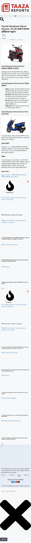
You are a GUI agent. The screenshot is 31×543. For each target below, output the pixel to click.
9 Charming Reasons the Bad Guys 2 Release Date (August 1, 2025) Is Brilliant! (14, 438)
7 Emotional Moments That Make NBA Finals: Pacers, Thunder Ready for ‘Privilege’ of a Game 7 (15, 238)
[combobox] (11, 491)
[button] (15, 16)
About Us (3, 475)
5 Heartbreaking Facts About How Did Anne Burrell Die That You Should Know (15, 260)
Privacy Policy (19, 475)
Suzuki (8, 147)
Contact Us (12, 475)
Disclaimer (26, 475)
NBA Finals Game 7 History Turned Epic (12, 215)
